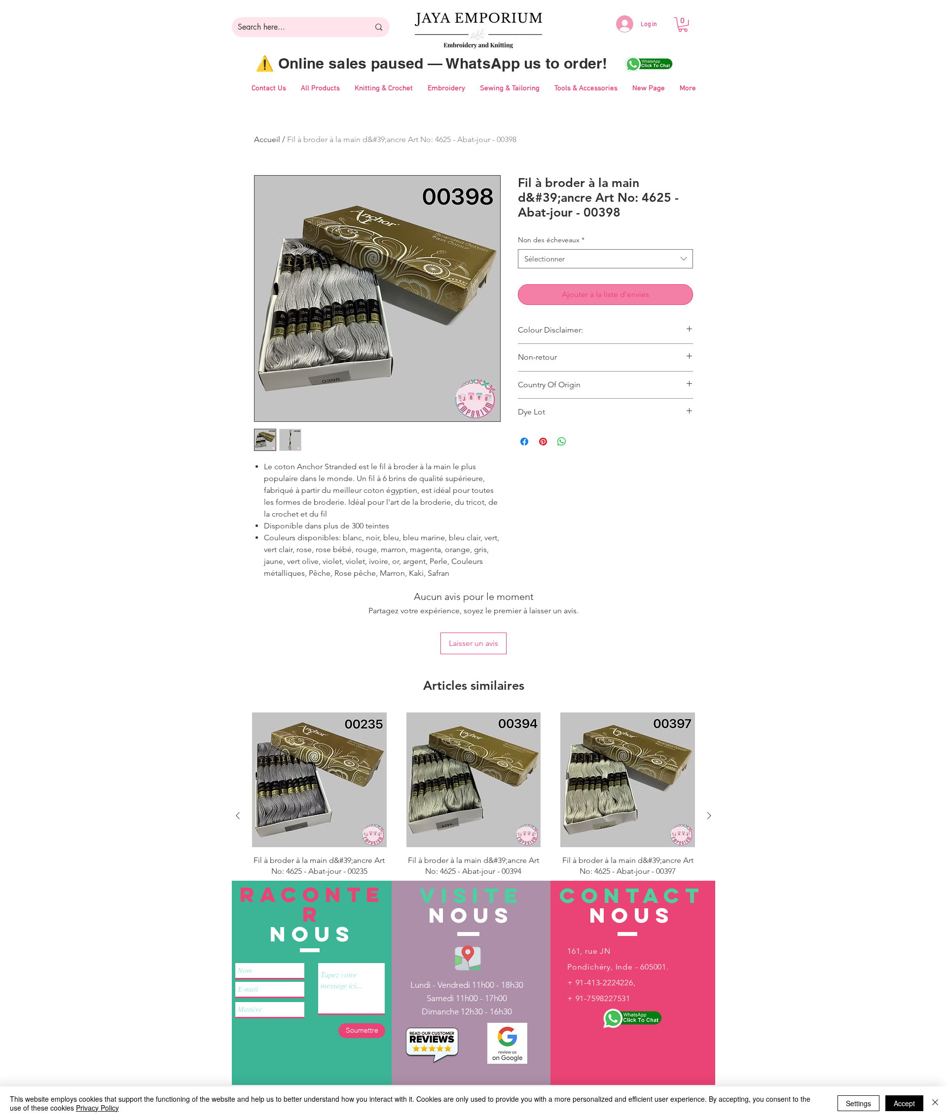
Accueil (267, 139)
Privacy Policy (97, 1108)
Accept (904, 1103)
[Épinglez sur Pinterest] (543, 442)
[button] (683, 24)
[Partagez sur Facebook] (524, 442)
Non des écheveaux (551, 239)
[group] (473, 815)
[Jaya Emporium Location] (468, 957)
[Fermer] (935, 1103)
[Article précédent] (238, 815)
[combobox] (605, 258)
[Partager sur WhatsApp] (562, 442)
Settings (858, 1103)
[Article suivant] (709, 815)
